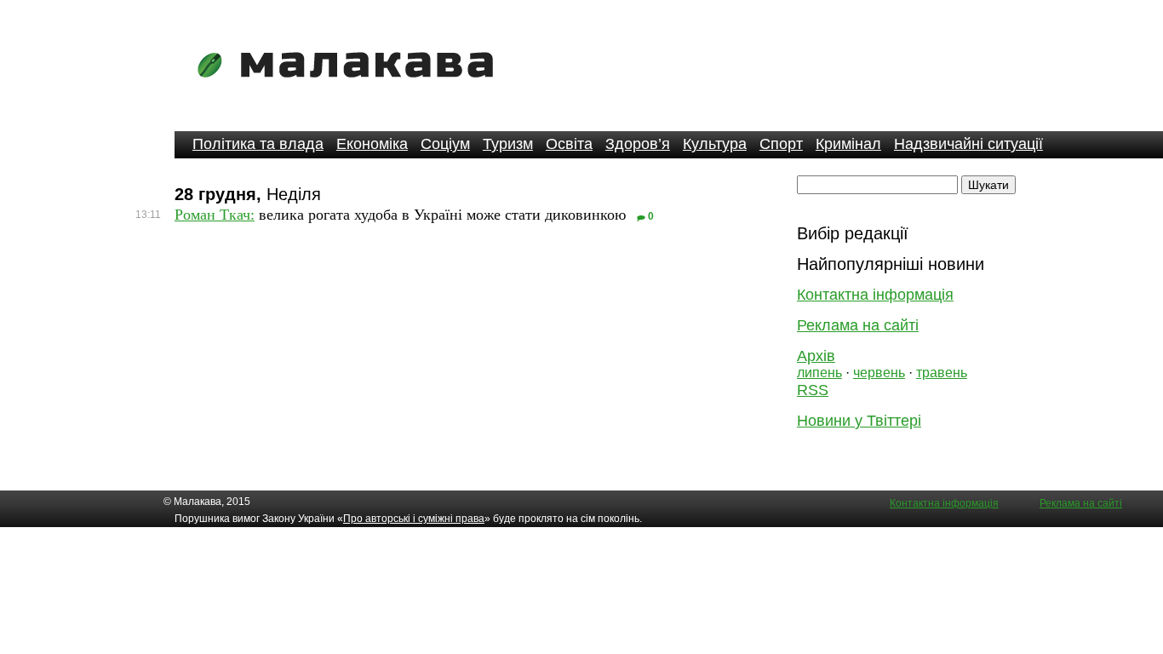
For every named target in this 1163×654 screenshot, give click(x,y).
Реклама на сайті (858, 325)
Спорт (781, 143)
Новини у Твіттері (859, 420)
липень (819, 372)
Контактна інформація (875, 294)
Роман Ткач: (215, 214)
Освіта (569, 143)
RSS (812, 390)
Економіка (372, 143)
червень (879, 372)
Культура (715, 143)
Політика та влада (258, 143)
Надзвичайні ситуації (968, 143)
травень (941, 372)
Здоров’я (637, 143)
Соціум (445, 143)
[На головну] (351, 89)
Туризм (508, 143)
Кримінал (848, 143)
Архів (816, 355)
